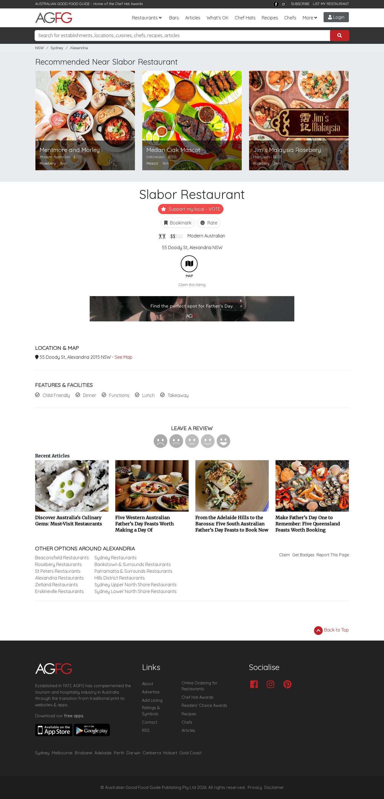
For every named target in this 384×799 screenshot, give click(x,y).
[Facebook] (276, 4)
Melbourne (62, 752)
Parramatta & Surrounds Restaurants (133, 571)
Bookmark (180, 223)
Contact (149, 722)
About (147, 683)
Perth (119, 752)
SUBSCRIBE (300, 3)
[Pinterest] (289, 684)
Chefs (290, 18)
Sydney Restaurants (115, 557)
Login (338, 17)
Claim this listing (192, 284)
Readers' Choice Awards (204, 705)
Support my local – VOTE (194, 209)
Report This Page (333, 554)
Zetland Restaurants (56, 584)
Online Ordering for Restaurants (199, 686)
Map (189, 263)
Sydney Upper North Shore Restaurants (135, 584)
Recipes (270, 18)
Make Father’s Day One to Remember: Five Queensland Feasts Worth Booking (307, 524)
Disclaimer (274, 787)
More (308, 18)
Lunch (148, 395)
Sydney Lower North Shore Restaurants (135, 591)
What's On (217, 18)
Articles (192, 18)
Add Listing (152, 700)
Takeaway (178, 395)
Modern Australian (206, 236)
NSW (39, 48)
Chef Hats (245, 18)
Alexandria (79, 48)
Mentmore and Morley (70, 150)
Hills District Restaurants (119, 578)
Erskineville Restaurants (59, 591)
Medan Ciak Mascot (173, 150)
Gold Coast (190, 752)
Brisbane (83, 752)
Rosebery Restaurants (58, 564)
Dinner (89, 395)
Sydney (57, 48)
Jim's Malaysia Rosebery (287, 150)
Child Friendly (56, 395)
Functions (119, 395)
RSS (146, 730)
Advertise (150, 691)
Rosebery (48, 163)
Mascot (152, 163)
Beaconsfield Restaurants (62, 557)
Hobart (170, 752)
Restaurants (145, 18)
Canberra (152, 752)
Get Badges (303, 554)
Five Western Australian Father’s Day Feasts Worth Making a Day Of (144, 524)
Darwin (133, 752)
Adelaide (103, 752)
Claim (284, 554)
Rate (211, 223)
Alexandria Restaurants (59, 578)
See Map (123, 357)
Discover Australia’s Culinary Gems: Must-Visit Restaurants (68, 520)
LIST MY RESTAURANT (331, 3)
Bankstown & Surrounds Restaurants (132, 564)
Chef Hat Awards (129, 3)
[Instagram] (283, 4)
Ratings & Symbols (151, 710)
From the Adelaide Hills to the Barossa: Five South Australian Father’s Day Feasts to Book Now (231, 524)
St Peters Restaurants (57, 571)
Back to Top (336, 630)
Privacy (255, 787)
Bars (174, 18)
